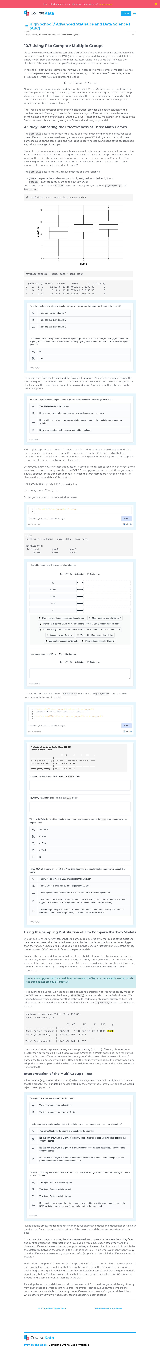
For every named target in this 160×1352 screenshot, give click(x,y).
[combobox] (80, 35)
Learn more (105, 4)
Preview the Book (35, 1344)
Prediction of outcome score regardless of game (63, 618)
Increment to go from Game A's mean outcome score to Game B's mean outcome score (81, 624)
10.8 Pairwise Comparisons (108, 1308)
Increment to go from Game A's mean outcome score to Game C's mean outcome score (81, 630)
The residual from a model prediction (96, 635)
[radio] (80, 313)
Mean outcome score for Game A (106, 618)
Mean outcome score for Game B (63, 641)
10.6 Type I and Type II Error (52, 1308)
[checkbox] (80, 879)
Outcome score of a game (61, 635)
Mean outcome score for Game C (100, 641)
